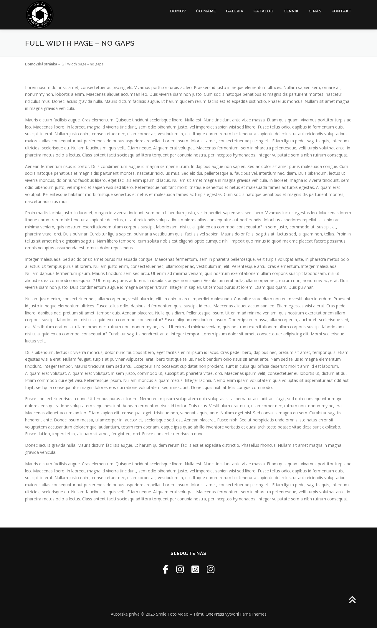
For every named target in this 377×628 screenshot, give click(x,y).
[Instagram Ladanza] (210, 569)
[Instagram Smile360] (195, 569)
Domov (178, 11)
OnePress (215, 614)
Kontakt (342, 11)
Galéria (235, 11)
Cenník (291, 11)
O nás (315, 11)
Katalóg (264, 11)
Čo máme (206, 11)
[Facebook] (165, 569)
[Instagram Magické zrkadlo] (180, 569)
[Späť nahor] (352, 600)
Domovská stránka (41, 64)
